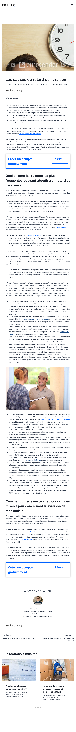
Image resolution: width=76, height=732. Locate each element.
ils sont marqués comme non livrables (55, 419)
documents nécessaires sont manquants (34, 319)
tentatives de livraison (33, 235)
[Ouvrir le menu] (72, 4)
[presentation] (19, 670)
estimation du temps (33, 460)
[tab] (34, 707)
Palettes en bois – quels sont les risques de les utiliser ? (58, 638)
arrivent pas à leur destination (30, 134)
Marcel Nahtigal (13, 84)
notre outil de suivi (26, 539)
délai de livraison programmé (40, 532)
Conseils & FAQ (11, 75)
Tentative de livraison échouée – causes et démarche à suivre (18, 638)
